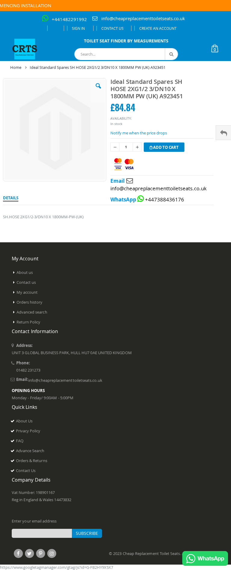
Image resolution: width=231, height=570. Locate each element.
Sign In (78, 28)
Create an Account (158, 28)
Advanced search (32, 312)
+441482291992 (69, 19)
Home (15, 67)
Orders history (30, 302)
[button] (98, 90)
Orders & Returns (31, 460)
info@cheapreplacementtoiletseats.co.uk (143, 18)
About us (25, 272)
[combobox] (126, 54)
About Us (24, 421)
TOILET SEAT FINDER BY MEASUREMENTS (126, 41)
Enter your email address (34, 521)
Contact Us (112, 28)
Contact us (26, 282)
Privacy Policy (28, 431)
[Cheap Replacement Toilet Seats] (25, 49)
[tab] (10, 197)
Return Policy (29, 322)
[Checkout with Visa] (124, 164)
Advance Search (30, 450)
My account (27, 292)
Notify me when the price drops (138, 133)
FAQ (19, 440)
